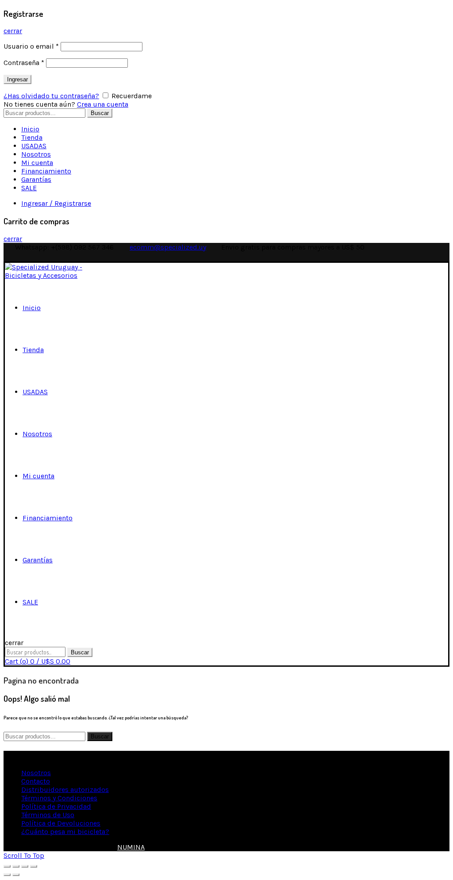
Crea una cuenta (102, 104)
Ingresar (17, 79)
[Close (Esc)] (7, 866)
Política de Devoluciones (60, 823)
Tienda (31, 137)
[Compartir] (15, 866)
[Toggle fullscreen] (24, 866)
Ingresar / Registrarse (56, 203)
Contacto (35, 781)
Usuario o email (31, 46)
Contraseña (24, 62)
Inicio (30, 129)
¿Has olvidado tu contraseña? (51, 96)
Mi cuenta (37, 162)
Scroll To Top (24, 855)
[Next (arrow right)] (15, 874)
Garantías (36, 179)
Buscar (100, 113)
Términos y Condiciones (59, 798)
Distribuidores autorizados (65, 789)
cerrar (13, 31)
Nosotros (36, 154)
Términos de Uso (47, 815)
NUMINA (131, 847)
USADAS (33, 146)
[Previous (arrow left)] (7, 874)
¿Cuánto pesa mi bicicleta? (65, 831)
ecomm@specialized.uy (168, 247)
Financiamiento (46, 171)
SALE (29, 188)
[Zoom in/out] (33, 866)
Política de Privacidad (56, 806)
